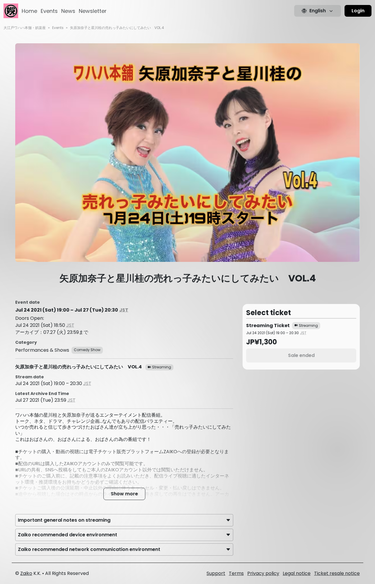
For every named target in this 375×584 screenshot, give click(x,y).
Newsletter (93, 11)
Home (29, 11)
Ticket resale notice (337, 573)
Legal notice (297, 573)
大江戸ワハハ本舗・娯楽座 (25, 27)
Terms (236, 573)
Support (216, 573)
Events (49, 11)
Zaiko (26, 573)
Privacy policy (263, 573)
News (68, 11)
